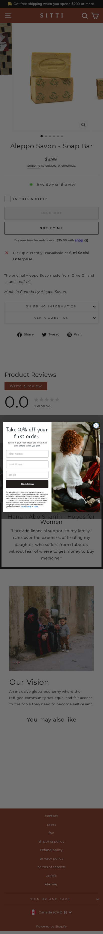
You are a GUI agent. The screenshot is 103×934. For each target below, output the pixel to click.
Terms (36, 507)
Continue (27, 484)
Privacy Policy (26, 507)
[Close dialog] (96, 425)
